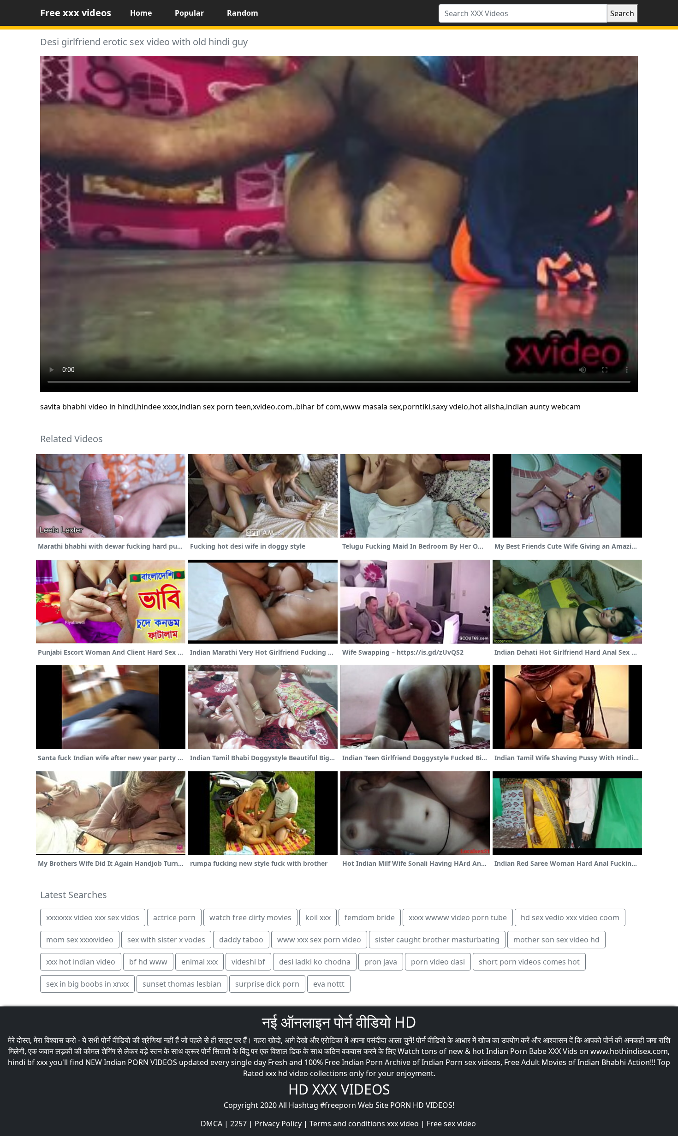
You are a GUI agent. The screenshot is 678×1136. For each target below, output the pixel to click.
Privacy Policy (278, 1123)
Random (242, 13)
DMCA (211, 1123)
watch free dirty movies (250, 917)
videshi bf (248, 962)
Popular (189, 13)
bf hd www (148, 962)
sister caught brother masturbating (437, 940)
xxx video (403, 1123)
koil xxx (318, 917)
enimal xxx (199, 962)
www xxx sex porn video (319, 940)
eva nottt (329, 984)
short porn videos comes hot (529, 962)
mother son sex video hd (556, 940)
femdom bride (370, 917)
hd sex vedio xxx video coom (570, 917)
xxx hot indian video (80, 962)
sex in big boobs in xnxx (87, 984)
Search (622, 13)
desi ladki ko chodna (315, 962)
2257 (238, 1123)
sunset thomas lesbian (182, 984)
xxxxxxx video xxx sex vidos (92, 917)
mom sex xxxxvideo (79, 940)
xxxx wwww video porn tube (458, 917)
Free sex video (451, 1123)
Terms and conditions (347, 1123)
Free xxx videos (75, 12)
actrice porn (174, 917)
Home (141, 13)
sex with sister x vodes (166, 940)
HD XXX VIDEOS (339, 1089)
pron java (380, 962)
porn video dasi (438, 962)
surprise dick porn (267, 984)
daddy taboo (241, 940)
